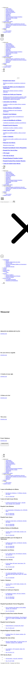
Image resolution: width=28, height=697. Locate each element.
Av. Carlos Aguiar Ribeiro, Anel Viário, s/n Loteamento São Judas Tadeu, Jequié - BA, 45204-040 (16, 574)
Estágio (7, 260)
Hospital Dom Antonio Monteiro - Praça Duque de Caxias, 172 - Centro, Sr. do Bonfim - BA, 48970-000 (16, 618)
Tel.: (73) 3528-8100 (10, 577)
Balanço (7, 20)
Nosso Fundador (9, 9)
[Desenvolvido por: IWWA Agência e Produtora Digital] (2, 665)
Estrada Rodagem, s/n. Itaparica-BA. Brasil (15, 625)
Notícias (5, 28)
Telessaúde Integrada (10, 266)
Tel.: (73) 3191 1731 (10, 652)
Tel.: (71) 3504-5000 (10, 524)
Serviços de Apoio (7, 278)
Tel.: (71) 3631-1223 (10, 628)
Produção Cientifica (10, 277)
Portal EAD (8, 26)
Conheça (5, 267)
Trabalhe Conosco (7, 32)
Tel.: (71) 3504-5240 (10, 496)
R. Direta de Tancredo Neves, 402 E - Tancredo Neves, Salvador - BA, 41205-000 (15, 503)
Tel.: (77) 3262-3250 (10, 514)
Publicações (8, 15)
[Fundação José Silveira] (4, 5)
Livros (7, 272)
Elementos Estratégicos (10, 12)
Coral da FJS (8, 13)
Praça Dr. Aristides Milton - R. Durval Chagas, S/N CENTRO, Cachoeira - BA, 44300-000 (16, 642)
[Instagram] (4, 69)
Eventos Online (6, 270)
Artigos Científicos (9, 274)
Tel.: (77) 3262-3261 (10, 513)
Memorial (8, 27)
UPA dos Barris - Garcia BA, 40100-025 (14, 658)
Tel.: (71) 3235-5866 (10, 598)
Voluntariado (8, 19)
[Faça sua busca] (14, 202)
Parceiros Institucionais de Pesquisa (13, 276)
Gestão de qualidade (10, 11)
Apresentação (8, 8)
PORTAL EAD (9, 263)
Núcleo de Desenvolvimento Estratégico (14, 16)
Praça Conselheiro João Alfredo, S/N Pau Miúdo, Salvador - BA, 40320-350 (16, 608)
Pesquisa (5, 273)
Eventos (4, 269)
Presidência (8, 14)
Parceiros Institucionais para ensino (13, 262)
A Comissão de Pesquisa (11, 279)
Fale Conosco (8, 30)
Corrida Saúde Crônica (8, 21)
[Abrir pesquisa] (4, 166)
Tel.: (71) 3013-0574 (10, 597)
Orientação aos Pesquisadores (12, 280)
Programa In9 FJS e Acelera (11, 18)
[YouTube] (4, 71)
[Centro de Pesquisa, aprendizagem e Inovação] (9, 78)
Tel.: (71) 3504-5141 (10, 547)
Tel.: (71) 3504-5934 (10, 587)
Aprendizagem (6, 259)
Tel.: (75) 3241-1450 (10, 566)
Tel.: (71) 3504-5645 (10, 611)
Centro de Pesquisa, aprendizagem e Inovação (15, 23)
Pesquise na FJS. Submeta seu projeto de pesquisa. (16, 25)
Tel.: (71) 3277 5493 (10, 660)
